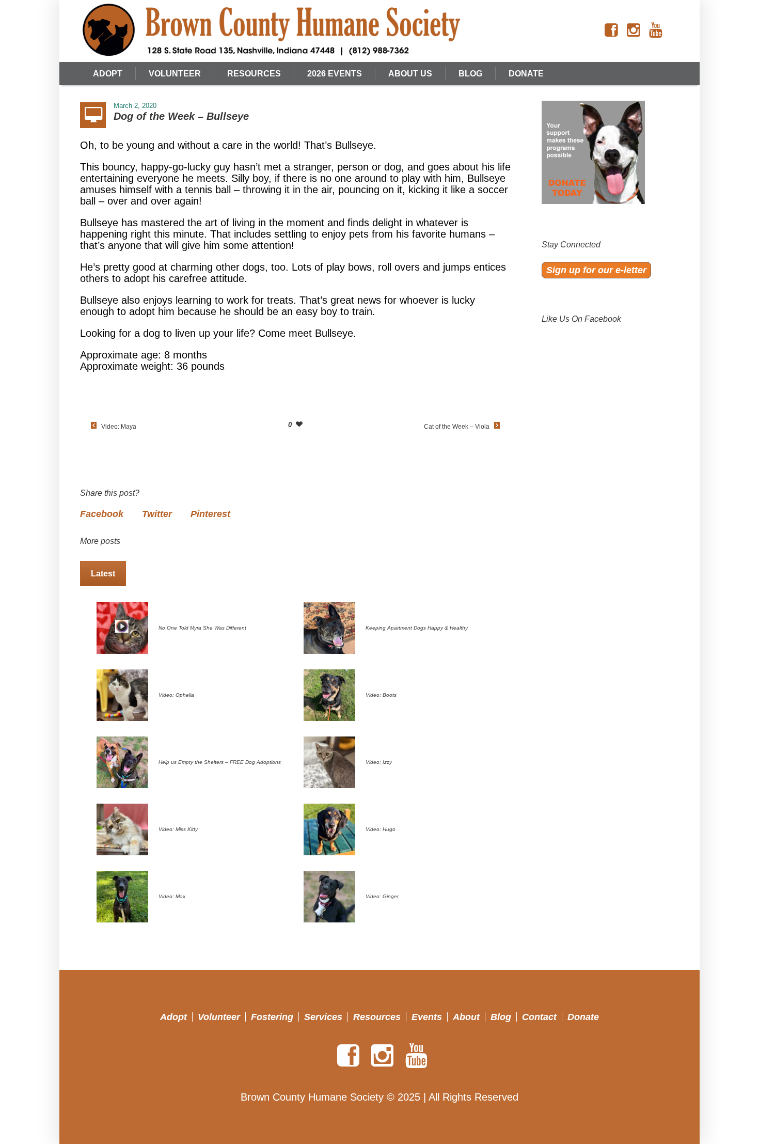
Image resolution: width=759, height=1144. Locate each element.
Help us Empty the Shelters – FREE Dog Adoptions (220, 762)
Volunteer (219, 1017)
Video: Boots (381, 695)
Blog (501, 1017)
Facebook (101, 514)
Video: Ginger (382, 896)
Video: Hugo (381, 829)
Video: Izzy (379, 762)
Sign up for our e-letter (596, 270)
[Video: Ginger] (329, 895)
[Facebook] (611, 30)
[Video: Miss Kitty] (122, 828)
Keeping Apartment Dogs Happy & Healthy (417, 628)
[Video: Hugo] (329, 828)
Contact (539, 1017)
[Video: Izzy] (329, 761)
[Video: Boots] (329, 694)
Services (323, 1017)
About (466, 1017)
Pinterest (210, 514)
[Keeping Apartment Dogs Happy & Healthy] (329, 627)
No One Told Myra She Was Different (202, 628)
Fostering (272, 1017)
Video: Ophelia (176, 695)
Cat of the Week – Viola (456, 426)
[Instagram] (633, 30)
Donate (583, 1017)
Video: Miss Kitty (178, 829)
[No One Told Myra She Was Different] (122, 627)
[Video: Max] (122, 895)
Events (427, 1017)
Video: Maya (118, 426)
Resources (377, 1017)
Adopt (173, 1017)
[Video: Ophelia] (122, 694)
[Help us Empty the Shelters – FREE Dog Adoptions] (122, 761)
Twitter (157, 514)
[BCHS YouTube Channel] (655, 30)
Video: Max (172, 896)
